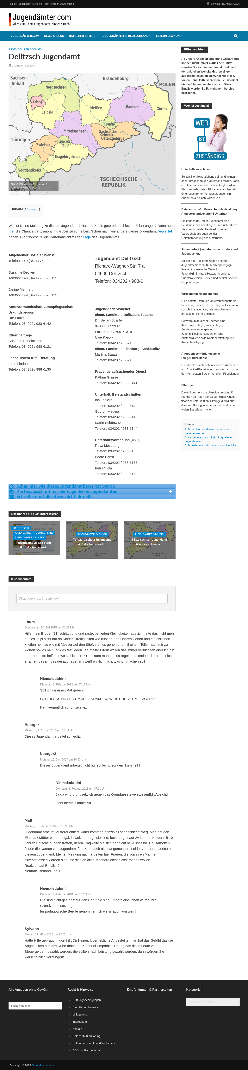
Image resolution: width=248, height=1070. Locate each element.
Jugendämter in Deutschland (126, 35)
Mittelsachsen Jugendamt (149, 539)
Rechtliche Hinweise (85, 1007)
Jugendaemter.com (43, 1065)
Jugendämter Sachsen (26, 49)
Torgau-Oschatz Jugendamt (92, 539)
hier (12, 231)
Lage (87, 237)
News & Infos (54, 35)
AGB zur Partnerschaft (86, 1050)
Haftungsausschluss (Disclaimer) (93, 1043)
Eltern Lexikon (168, 35)
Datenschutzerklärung (86, 1036)
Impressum (79, 1021)
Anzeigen (32, 209)
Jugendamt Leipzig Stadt (34, 542)
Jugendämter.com (25, 35)
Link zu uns (79, 1014)
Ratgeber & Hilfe (82, 35)
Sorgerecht (21, 528)
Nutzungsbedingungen (86, 1000)
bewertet (165, 231)
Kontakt (77, 1028)
